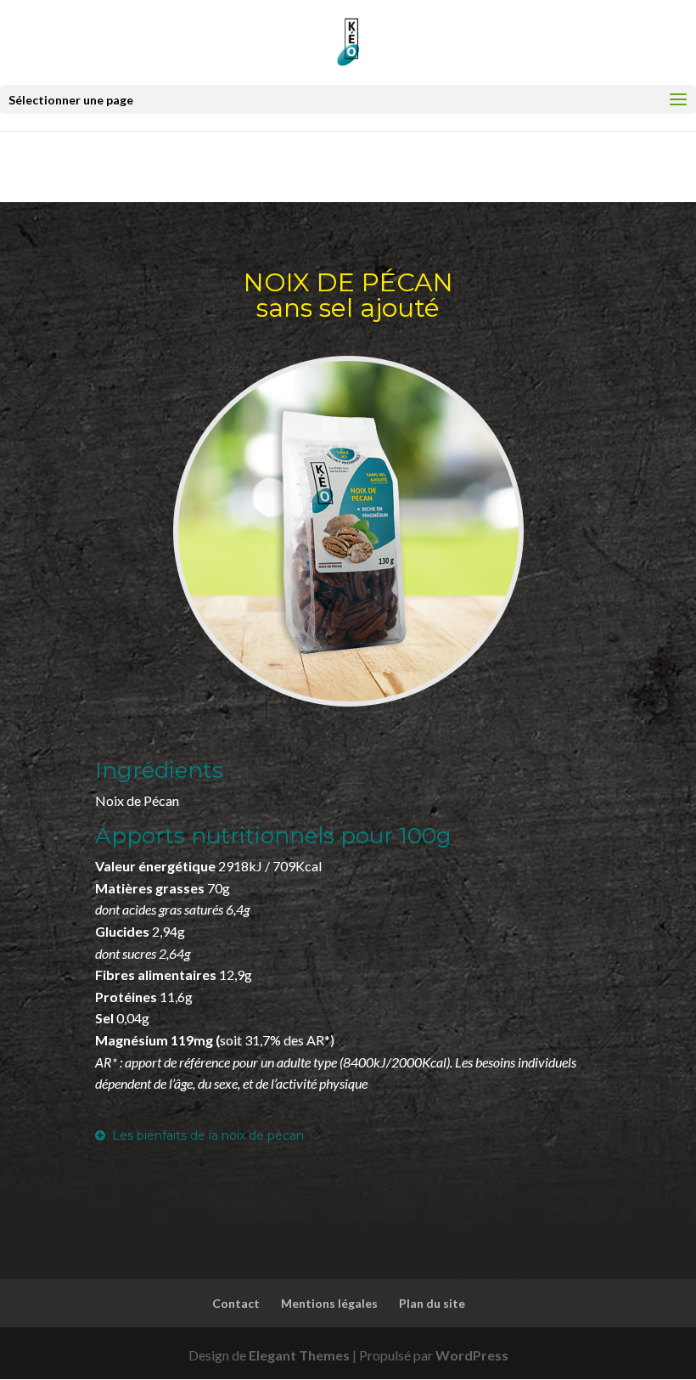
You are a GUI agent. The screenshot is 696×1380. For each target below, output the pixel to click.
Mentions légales (329, 1303)
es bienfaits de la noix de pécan (212, 1135)
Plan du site (432, 1303)
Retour (104, 165)
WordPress (471, 1355)
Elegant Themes (299, 1355)
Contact (236, 1303)
